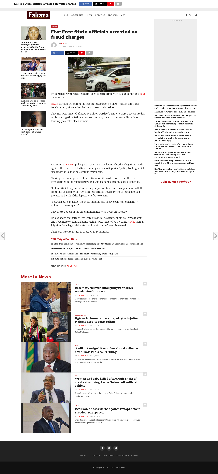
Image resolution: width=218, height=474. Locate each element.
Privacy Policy (122, 456)
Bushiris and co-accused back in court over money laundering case (33, 103)
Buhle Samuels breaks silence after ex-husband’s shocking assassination (173, 131)
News (89, 15)
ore (62, 43)
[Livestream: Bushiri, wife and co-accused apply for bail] (33, 70)
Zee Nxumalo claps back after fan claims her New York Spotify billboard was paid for (174, 171)
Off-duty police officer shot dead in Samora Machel (32, 131)
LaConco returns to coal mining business (174, 112)
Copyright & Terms (99, 456)
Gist (123, 15)
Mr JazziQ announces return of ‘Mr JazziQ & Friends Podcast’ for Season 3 (175, 116)
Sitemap (134, 456)
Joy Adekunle (82, 295)
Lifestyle (100, 15)
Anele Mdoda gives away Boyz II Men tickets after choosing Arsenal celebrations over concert (172, 154)
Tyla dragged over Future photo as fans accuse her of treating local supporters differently (173, 123)
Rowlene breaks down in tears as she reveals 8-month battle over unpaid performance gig (172, 138)
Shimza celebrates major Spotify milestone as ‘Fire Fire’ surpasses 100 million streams (175, 107)
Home (65, 15)
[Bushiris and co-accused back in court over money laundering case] (33, 98)
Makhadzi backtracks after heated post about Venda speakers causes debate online (173, 146)
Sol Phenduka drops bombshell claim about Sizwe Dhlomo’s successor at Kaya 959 (174, 163)
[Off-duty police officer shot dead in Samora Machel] (33, 126)
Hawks (55, 103)
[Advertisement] (99, 143)
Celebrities (77, 15)
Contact (84, 456)
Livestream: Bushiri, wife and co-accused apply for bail (33, 75)
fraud (142, 93)
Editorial (113, 15)
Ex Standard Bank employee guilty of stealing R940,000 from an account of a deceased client (33, 47)
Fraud (69, 266)
